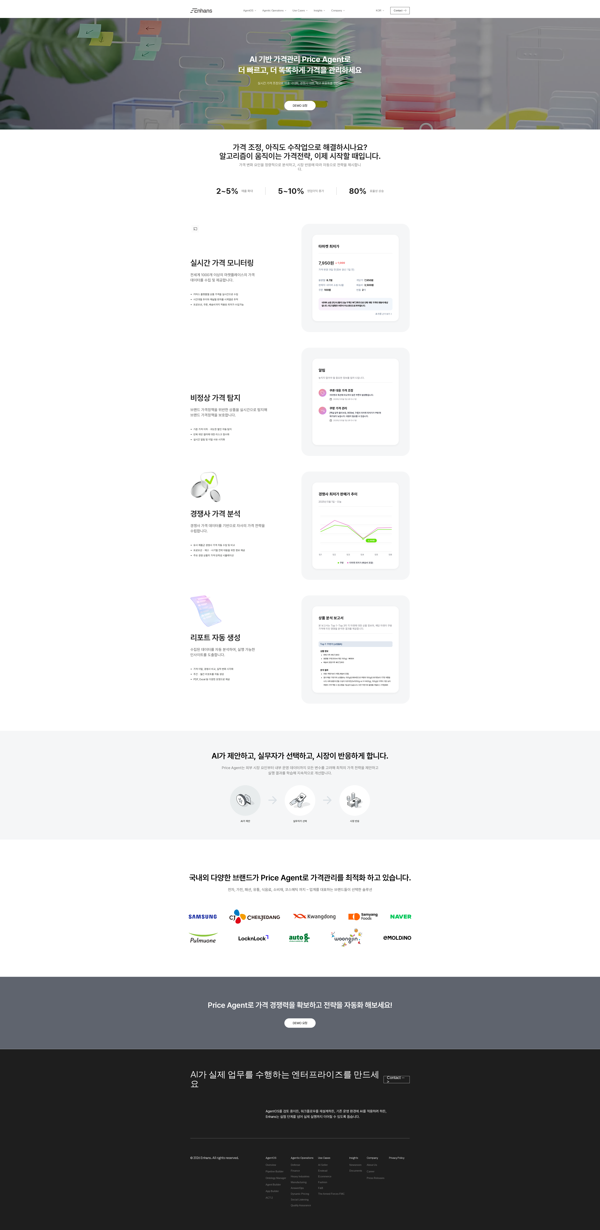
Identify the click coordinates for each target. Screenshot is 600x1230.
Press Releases (375, 1178)
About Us (372, 1165)
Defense (295, 1165)
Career (370, 1171)
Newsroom (355, 1165)
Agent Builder (273, 1184)
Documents (355, 1170)
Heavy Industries (300, 1176)
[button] (249, 10)
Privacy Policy (396, 1157)
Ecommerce (324, 1176)
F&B (320, 1188)
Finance (295, 1170)
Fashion (322, 1182)
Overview (271, 1165)
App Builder (272, 1191)
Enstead (322, 1170)
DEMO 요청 (300, 105)
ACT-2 (269, 1197)
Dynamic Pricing (300, 1194)
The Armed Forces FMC (331, 1194)
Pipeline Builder (274, 1171)
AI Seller (323, 1165)
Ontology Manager (276, 1178)
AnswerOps (297, 1188)
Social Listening (300, 1199)
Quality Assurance (301, 1205)
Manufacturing (299, 1182)
